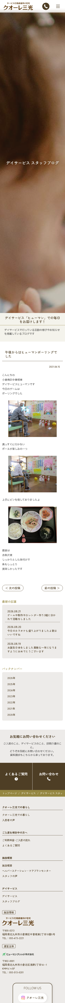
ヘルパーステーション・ (26, 870)
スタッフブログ (11, 901)
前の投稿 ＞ (52, 588)
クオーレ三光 (35, 997)
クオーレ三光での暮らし (16, 815)
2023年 (11, 696)
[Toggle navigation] (58, 6)
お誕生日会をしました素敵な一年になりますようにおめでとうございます (32, 647)
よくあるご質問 (11, 845)
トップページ (9, 793)
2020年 (11, 714)
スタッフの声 (9, 876)
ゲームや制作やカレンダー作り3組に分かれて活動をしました (31, 615)
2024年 (11, 690)
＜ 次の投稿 (12, 588)
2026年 (11, 678)
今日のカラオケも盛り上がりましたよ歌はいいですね (32, 630)
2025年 (11, 684)
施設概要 (7, 865)
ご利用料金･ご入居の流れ (16, 840)
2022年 (11, 702)
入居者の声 (8, 820)
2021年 (11, 708)
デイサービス (28, 793)
